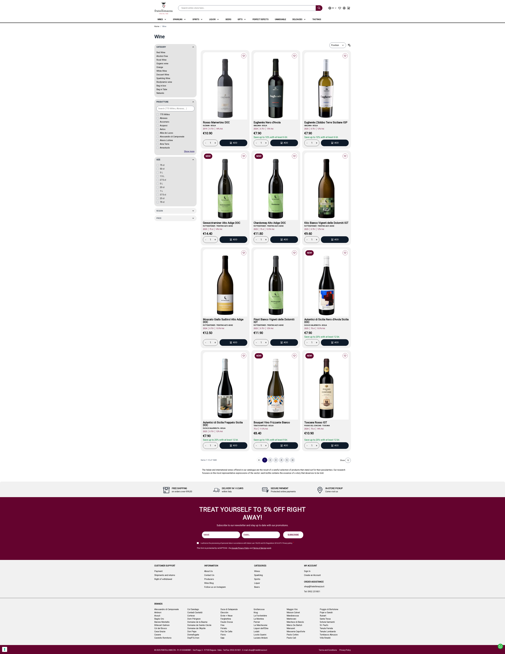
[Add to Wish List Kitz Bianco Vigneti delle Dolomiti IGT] (345, 156)
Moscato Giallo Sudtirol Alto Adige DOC (223, 320)
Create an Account (312, 575)
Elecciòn (224, 612)
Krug (256, 612)
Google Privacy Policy (240, 548)
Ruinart (323, 615)
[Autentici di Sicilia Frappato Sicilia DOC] (225, 389)
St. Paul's (324, 625)
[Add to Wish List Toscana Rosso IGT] (345, 355)
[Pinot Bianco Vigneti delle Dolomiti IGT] (276, 286)
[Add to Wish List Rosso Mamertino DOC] (243, 55)
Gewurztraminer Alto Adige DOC (221, 223)
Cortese (191, 615)
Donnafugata (193, 634)
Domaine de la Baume (197, 622)
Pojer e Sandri (326, 612)
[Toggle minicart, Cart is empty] (349, 8)
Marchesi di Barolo (295, 622)
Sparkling (177, 19)
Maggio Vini (292, 609)
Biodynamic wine (164, 82)
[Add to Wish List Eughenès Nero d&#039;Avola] (294, 55)
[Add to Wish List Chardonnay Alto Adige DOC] (294, 156)
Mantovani (291, 619)
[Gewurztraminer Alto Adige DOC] (225, 189)
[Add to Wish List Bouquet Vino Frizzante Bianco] (294, 355)
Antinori (157, 612)
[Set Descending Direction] (349, 45)
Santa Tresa (325, 619)
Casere (157, 634)
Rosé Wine (161, 60)
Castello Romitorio (163, 638)
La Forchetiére (260, 615)
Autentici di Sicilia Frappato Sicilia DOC (223, 423)
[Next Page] (292, 460)
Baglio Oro (159, 619)
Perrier (257, 622)
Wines (160, 19)
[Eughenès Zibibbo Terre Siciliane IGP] (326, 89)
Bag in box (161, 85)
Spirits (195, 19)
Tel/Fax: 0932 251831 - (232, 650)
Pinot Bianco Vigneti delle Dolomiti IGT (274, 320)
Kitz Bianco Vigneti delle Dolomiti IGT (326, 223)
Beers (228, 19)
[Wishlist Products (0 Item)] (340, 8)
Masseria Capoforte (296, 631)
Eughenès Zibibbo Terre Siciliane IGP (325, 122)
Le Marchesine (260, 625)
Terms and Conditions (328, 650)
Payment (158, 571)
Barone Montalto (162, 622)
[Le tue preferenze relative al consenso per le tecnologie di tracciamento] (4, 649)
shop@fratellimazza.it (314, 586)
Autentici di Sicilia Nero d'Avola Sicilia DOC (326, 320)
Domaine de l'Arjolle (196, 628)
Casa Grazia (159, 631)
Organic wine (162, 63)
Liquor (212, 19)
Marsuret (291, 628)
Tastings (316, 19)
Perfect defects (261, 19)
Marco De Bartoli (294, 625)
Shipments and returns (164, 575)
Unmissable (280, 19)
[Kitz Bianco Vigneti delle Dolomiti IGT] (326, 189)
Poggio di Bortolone (329, 609)
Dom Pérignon (194, 619)
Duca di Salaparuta (229, 609)
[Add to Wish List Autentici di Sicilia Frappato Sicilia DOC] (243, 355)
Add (235, 143)
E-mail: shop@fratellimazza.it (254, 650)
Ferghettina (225, 619)
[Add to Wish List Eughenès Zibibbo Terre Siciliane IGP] (345, 55)
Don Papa (191, 631)
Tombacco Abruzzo (329, 634)
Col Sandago (193, 609)
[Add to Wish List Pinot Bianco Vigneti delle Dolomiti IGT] (294, 252)
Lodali (256, 631)
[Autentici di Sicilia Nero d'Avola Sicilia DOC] (326, 286)
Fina (222, 625)
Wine (164, 26)
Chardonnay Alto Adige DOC (270, 223)
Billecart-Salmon (162, 625)
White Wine (161, 71)
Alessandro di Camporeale (166, 609)
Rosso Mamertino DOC (216, 122)
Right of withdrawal (163, 579)
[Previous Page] (259, 460)
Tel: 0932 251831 (312, 591)
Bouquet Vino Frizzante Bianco (272, 422)
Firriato (223, 628)
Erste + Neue (226, 615)
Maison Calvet (293, 612)
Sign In (307, 571)
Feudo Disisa (226, 622)
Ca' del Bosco (160, 628)
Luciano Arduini (261, 638)
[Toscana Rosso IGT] (326, 389)
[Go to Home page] (163, 8)
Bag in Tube (161, 89)
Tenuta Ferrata (326, 628)
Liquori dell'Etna (261, 628)
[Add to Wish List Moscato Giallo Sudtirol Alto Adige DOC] (243, 252)
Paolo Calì (291, 638)
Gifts (240, 19)
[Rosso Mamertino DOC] (225, 89)
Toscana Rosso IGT (315, 422)
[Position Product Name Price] (337, 45)
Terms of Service (259, 548)
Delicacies (297, 19)
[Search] (319, 8)
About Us (208, 571)
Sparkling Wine (163, 78)
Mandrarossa (293, 615)
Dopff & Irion (193, 638)
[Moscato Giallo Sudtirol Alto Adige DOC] (225, 286)
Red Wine (160, 52)
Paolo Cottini (293, 634)
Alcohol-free (162, 56)
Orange (159, 67)
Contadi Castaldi (194, 612)
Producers (209, 579)
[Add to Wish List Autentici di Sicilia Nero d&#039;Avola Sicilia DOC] (345, 252)
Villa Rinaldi (325, 638)
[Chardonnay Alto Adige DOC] (276, 189)
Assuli (157, 615)
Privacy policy (287, 543)
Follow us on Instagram (215, 587)
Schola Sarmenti (327, 622)
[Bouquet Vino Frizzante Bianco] (276, 389)
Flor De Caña (226, 631)
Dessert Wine (162, 74)
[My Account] (344, 8)
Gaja (222, 638)
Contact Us (209, 575)
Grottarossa (259, 609)
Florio (223, 634)
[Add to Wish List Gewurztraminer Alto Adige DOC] (243, 156)
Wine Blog (209, 583)
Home (156, 26)
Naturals (160, 93)
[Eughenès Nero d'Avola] (276, 89)
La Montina (259, 619)
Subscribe (293, 535)
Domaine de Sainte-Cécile (199, 625)
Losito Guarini (260, 634)
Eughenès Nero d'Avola (267, 122)
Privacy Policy (345, 650)
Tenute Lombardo (328, 631)
